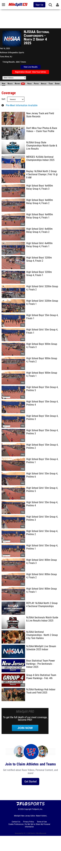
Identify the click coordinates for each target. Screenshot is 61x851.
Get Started (30, 781)
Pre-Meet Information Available (22, 105)
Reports (19, 83)
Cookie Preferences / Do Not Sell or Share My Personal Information (29, 825)
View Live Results (31, 67)
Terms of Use (42, 822)
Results (10, 83)
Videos (29, 83)
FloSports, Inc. (37, 809)
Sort (3, 99)
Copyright (28, 809)
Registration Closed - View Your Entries (30, 72)
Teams (51, 83)
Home (3, 83)
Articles (43, 83)
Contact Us (16, 822)
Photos (36, 83)
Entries (57, 83)
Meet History (8, 78)
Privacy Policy (28, 822)
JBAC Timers (21, 62)
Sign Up (39, 4)
